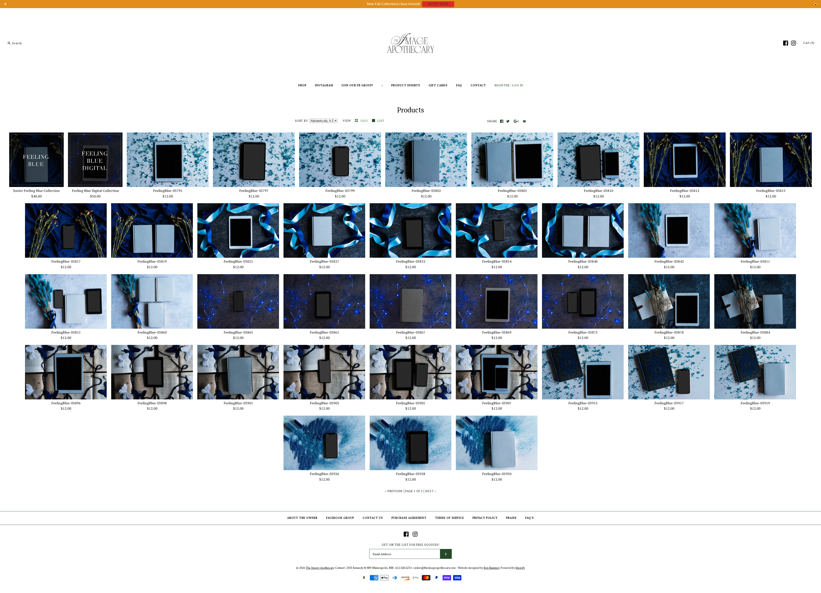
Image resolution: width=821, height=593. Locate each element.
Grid (364, 121)
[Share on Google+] (516, 121)
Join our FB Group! (357, 85)
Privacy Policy (485, 518)
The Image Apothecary (320, 568)
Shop (302, 85)
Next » (430, 491)
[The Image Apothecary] (410, 14)
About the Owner (302, 518)
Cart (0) (809, 43)
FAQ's (529, 518)
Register (502, 85)
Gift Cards (438, 85)
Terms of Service (449, 518)
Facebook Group (340, 518)
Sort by (301, 121)
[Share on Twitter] (507, 121)
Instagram (324, 85)
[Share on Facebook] (501, 121)
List (380, 121)
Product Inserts (405, 85)
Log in (517, 85)
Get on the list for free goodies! (410, 545)
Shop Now (438, 4)
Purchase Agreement (409, 518)
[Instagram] (793, 43)
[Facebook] (785, 43)
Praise (511, 518)
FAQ (459, 85)
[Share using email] (524, 121)
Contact (478, 85)
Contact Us (373, 518)
